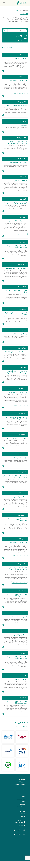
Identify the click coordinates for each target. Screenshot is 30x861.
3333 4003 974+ (19, 825)
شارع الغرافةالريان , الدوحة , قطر (19, 821)
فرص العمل (22, 811)
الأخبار (24, 789)
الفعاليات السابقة (8, 47)
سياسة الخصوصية (21, 806)
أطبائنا (23, 796)
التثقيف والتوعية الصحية (20, 784)
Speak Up (23, 816)
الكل (26, 36)
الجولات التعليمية (19, 36)
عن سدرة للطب (21, 779)
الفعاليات (23, 787)
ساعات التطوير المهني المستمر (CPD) (19, 40)
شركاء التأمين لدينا (23, 726)
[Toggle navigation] (4, 3)
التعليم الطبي (22, 801)
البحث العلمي (22, 804)
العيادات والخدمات (21, 794)
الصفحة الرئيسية (24, 10)
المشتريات (23, 813)
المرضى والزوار (22, 781)
